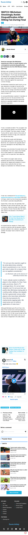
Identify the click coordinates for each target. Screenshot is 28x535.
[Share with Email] (10, 56)
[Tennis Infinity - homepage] (6, 2)
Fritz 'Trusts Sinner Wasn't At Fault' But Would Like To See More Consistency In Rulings (17, 219)
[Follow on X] (25, 49)
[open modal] (26, 2)
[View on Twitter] (25, 360)
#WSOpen (5, 367)
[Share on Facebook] (4, 56)
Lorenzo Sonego (5, 407)
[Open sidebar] (1, 6)
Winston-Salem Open (15, 407)
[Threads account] (24, 529)
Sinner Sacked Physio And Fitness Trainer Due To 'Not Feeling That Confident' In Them (17, 350)
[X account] (4, 529)
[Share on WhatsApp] (2, 56)
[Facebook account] (8, 529)
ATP (9, 6)
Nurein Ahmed (7, 24)
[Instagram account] (12, 529)
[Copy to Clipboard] (13, 56)
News (4, 6)
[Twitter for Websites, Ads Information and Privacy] (25, 394)
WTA (13, 6)
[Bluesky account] (20, 529)
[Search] (22, 2)
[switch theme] (24, 2)
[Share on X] (7, 56)
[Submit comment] (25, 431)
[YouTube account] (16, 529)
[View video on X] (14, 380)
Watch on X (21, 371)
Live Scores (19, 6)
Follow (14, 361)
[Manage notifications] (25, 533)
